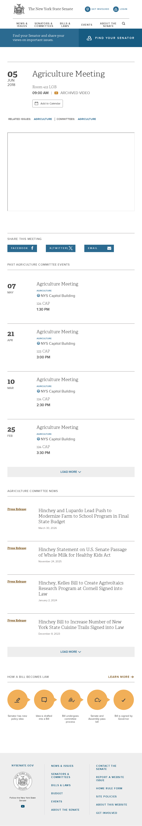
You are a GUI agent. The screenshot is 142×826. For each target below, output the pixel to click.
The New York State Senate (50, 9)
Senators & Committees (43, 24)
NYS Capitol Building (58, 296)
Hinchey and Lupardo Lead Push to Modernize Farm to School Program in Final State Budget (83, 516)
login (123, 9)
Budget (57, 793)
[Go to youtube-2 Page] (22, 806)
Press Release (16, 509)
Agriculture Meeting (57, 284)
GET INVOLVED (106, 813)
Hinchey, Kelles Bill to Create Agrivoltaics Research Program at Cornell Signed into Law (81, 588)
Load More (68, 471)
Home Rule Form (109, 788)
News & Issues (22, 24)
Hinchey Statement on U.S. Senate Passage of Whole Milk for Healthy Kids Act (82, 552)
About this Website (111, 804)
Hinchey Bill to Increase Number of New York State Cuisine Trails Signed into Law (81, 624)
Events (86, 25)
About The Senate (108, 24)
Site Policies (106, 796)
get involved (100, 9)
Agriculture (43, 119)
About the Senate (65, 810)
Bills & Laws (65, 24)
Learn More (118, 676)
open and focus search (123, 24)
